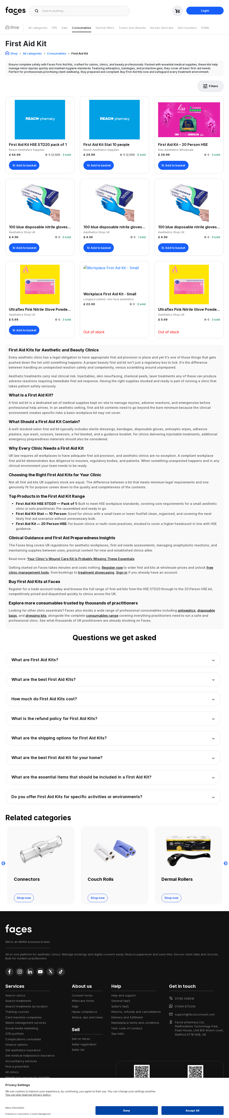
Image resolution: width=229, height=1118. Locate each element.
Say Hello (117, 1033)
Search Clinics (15, 995)
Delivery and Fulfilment (127, 1017)
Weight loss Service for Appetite (27, 1077)
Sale (64, 27)
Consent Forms (82, 995)
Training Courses (17, 1011)
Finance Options (16, 1044)
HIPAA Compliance (84, 1011)
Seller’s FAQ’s (120, 1006)
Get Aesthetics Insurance (23, 1050)
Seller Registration (84, 1044)
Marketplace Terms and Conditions (135, 1022)
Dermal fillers (105, 27)
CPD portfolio (14, 1033)
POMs (205, 27)
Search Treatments (18, 1001)
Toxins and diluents (132, 27)
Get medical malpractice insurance (30, 1055)
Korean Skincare (161, 27)
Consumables (81, 27)
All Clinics (12, 1072)
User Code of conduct (126, 1028)
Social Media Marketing (21, 1028)
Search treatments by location (26, 1006)
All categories (37, 27)
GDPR (75, 1006)
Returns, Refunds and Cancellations (136, 1011)
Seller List (78, 1049)
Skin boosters (187, 27)
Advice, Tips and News (87, 1017)
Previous (3, 863)
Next (225, 863)
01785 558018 (184, 998)
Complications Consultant (23, 1039)
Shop (14, 53)
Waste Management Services (25, 1022)
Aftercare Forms (83, 1001)
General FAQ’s (120, 1001)
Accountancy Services (21, 1061)
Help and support (123, 995)
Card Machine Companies (23, 1017)
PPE (54, 27)
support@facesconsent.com (195, 1014)
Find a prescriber (17, 1066)
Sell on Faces (81, 1038)
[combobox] (84, 11)
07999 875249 (185, 1006)
